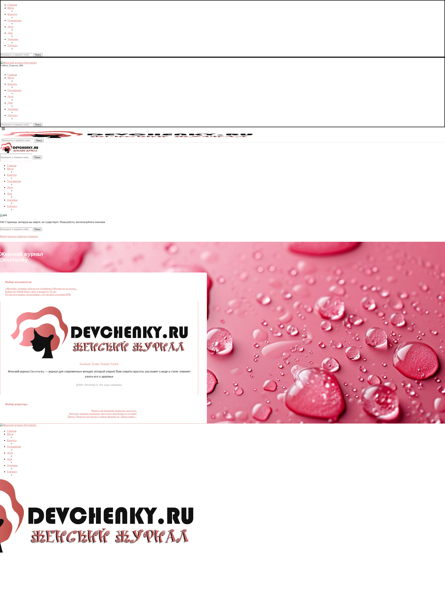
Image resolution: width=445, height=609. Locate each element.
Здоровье (12, 39)
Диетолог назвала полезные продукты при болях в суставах (103, 413)
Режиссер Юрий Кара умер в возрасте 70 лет (30, 291)
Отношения (14, 20)
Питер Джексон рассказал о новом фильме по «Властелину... (102, 416)
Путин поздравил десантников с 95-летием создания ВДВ (38, 294)
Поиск (38, 55)
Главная (12, 4)
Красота (12, 14)
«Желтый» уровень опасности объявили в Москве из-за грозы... (41, 288)
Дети (10, 26)
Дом (10, 32)
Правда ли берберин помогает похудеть (114, 410)
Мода (10, 7)
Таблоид (12, 45)
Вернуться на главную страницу (19, 236)
